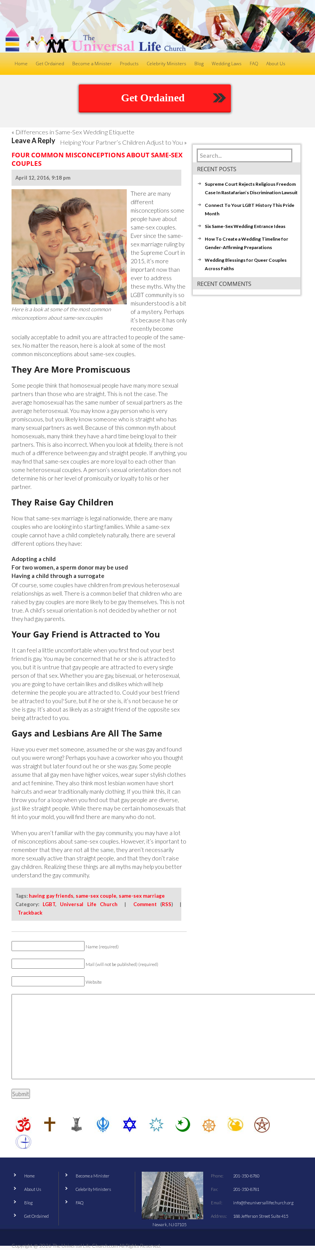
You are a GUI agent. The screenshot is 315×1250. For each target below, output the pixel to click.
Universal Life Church (88, 904)
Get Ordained (153, 98)
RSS (166, 904)
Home (29, 1175)
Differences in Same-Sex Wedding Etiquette (74, 132)
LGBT (49, 904)
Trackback (30, 913)
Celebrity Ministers (93, 1189)
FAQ (79, 1202)
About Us (32, 1189)
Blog (28, 1202)
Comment (145, 904)
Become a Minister (92, 1175)
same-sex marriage (142, 896)
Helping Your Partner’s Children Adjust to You (121, 142)
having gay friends (51, 896)
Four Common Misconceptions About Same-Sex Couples (97, 159)
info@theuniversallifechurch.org (263, 1202)
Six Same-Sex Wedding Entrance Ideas (245, 226)
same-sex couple (96, 896)
